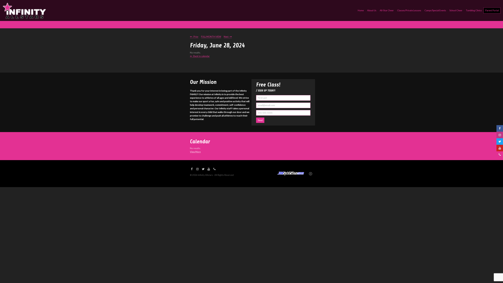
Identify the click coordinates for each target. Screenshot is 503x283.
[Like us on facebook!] (499, 128)
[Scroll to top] (310, 173)
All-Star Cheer (387, 10)
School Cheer (455, 10)
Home (361, 10)
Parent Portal (492, 10)
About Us (371, 10)
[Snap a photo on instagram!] (499, 135)
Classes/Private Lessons (409, 10)
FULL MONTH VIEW (211, 36)
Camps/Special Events (435, 10)
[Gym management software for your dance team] (290, 174)
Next (226, 36)
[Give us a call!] (499, 154)
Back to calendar (201, 56)
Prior (195, 36)
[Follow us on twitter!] (499, 141)
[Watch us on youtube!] (499, 148)
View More (195, 151)
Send (260, 120)
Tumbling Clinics (474, 10)
